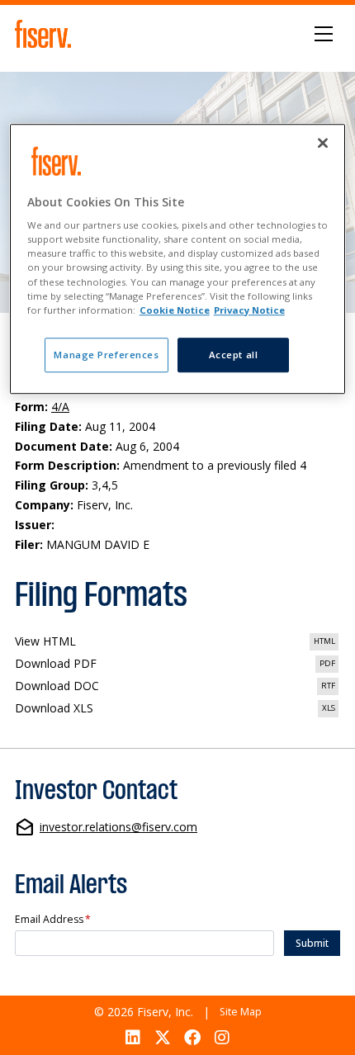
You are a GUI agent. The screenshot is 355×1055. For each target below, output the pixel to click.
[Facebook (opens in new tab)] (193, 1037)
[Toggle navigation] (324, 34)
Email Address (53, 920)
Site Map (241, 1012)
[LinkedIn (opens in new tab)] (132, 1037)
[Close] (323, 143)
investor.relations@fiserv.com (118, 828)
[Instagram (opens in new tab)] (222, 1037)
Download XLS (177, 709)
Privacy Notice (249, 310)
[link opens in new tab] (45, 34)
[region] (178, 259)
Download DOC (177, 687)
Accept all (233, 354)
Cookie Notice (175, 310)
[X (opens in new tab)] (162, 1037)
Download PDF (177, 664)
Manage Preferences (106, 354)
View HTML (177, 642)
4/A (60, 406)
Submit (312, 943)
